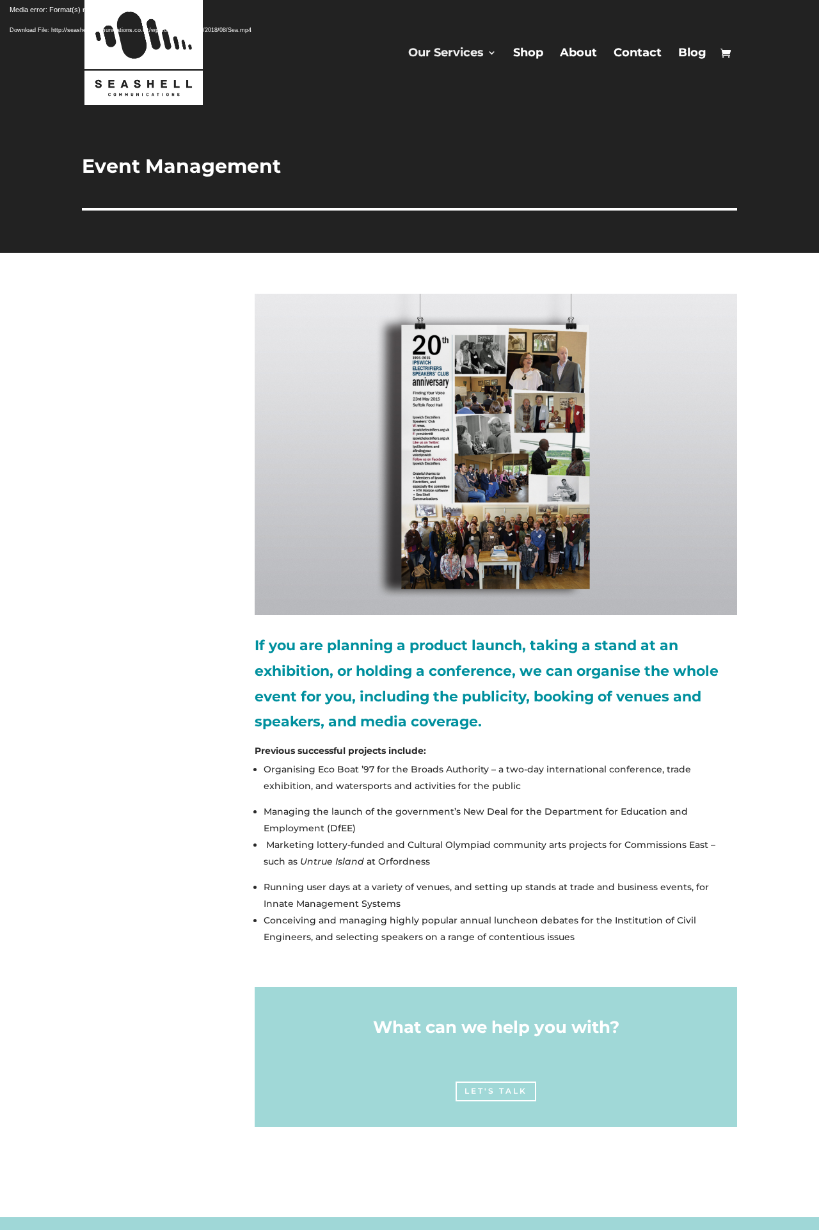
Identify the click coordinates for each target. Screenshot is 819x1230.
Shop (528, 54)
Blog (692, 54)
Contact (638, 54)
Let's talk (496, 1091)
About (578, 54)
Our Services (446, 54)
